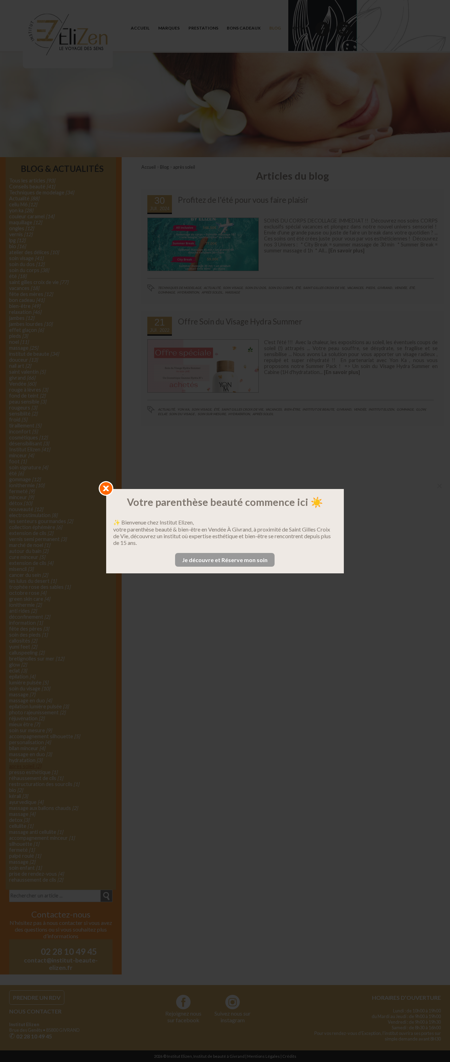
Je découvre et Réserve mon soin (225, 559)
